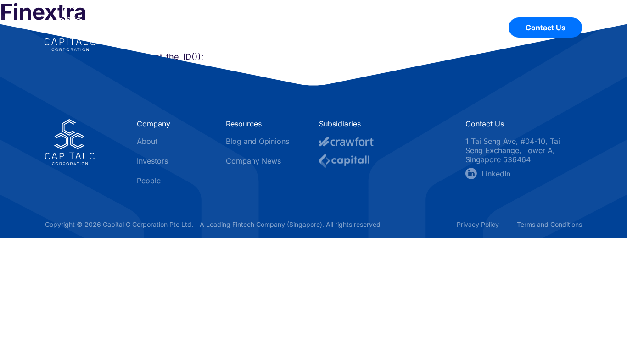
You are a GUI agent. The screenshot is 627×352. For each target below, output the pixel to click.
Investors (420, 27)
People (472, 27)
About (301, 27)
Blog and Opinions (257, 141)
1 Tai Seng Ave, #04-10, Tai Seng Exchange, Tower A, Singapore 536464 (512, 150)
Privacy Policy (479, 224)
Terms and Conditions (549, 224)
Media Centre (358, 27)
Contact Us (545, 27)
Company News (253, 160)
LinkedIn (495, 173)
